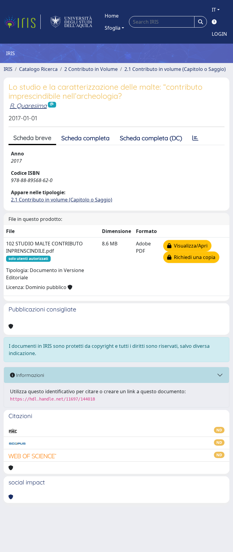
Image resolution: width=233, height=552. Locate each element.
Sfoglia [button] (112, 28)
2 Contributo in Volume (91, 69)
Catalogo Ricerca (38, 69)
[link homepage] (22, 22)
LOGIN (219, 34)
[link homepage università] (71, 22)
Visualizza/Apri (189, 245)
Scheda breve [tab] (32, 137)
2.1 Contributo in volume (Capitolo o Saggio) (175, 69)
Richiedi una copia (193, 257)
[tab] (195, 138)
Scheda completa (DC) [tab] (151, 138)
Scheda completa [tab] (85, 138)
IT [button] (214, 9)
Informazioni (29, 375)
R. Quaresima (28, 105)
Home (112, 15)
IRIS (8, 69)
